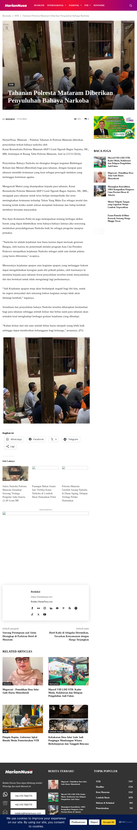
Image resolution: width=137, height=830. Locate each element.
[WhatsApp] (61, 129)
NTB (17, 15)
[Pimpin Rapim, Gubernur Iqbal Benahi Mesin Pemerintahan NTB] (22, 719)
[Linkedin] (51, 607)
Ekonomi (7, 684)
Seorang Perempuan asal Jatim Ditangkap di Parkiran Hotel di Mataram (19, 636)
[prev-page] (96, 231)
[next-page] (102, 231)
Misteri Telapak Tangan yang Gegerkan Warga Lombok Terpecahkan (119, 205)
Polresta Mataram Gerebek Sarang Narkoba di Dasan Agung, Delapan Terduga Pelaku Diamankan (75, 493)
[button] (130, 5)
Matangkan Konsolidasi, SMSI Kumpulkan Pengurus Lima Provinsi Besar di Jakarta (121, 190)
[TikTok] (32, 613)
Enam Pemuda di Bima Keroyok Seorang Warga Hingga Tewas (119, 218)
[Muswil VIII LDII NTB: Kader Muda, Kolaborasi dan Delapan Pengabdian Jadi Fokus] (68, 671)
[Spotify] (76, 607)
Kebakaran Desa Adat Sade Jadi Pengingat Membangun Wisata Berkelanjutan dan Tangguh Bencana (68, 740)
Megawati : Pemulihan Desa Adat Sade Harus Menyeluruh (120, 176)
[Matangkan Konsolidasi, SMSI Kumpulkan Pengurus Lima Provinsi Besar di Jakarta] (100, 190)
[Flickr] (38, 607)
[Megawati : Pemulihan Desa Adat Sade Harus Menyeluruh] (22, 671)
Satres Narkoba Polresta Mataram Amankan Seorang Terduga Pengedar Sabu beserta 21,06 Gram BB (14, 493)
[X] (40, 129)
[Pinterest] (51, 129)
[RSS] (69, 607)
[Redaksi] (16, 603)
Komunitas (54, 684)
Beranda (6, 15)
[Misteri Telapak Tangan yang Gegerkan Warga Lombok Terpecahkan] (100, 206)
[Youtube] (44, 613)
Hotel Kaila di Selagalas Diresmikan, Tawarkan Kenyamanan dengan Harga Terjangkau (69, 636)
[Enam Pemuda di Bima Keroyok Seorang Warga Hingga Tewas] (100, 219)
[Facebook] (29, 129)
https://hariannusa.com (41, 597)
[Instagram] (44, 607)
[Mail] (57, 607)
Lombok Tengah (56, 731)
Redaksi (10, 119)
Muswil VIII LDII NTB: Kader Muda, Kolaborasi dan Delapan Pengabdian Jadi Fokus (65, 692)
